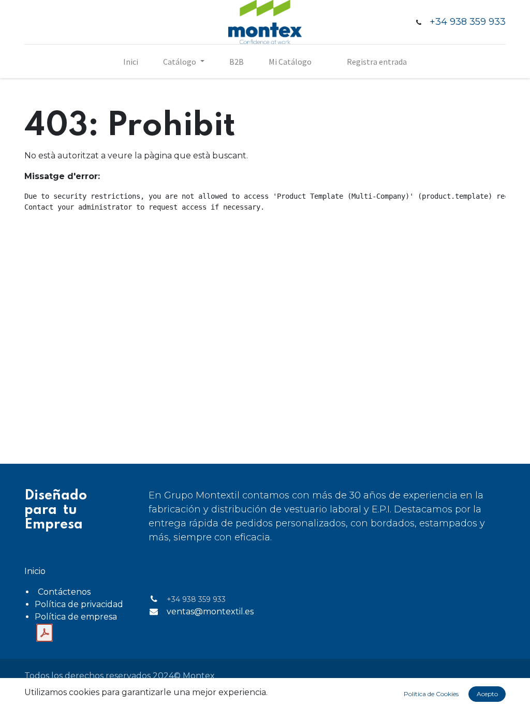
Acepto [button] (487, 694)
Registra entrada (377, 61)
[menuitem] (131, 61)
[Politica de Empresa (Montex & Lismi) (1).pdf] (44, 633)
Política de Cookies (431, 694)
